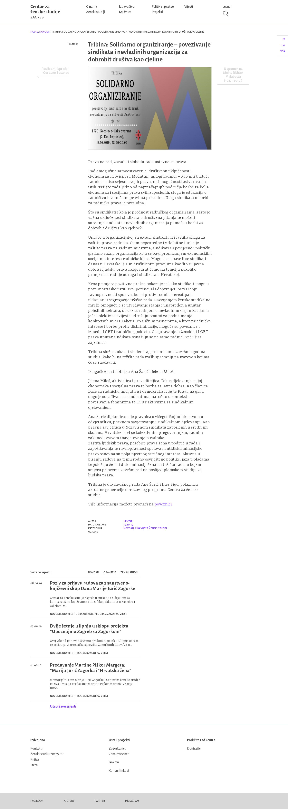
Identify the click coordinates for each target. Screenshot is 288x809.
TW (283, 45)
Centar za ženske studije (45, 11)
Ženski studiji (95, 12)
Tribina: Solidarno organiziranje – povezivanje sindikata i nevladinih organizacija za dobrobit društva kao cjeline (149, 52)
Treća (34, 765)
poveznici (163, 504)
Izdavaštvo (126, 6)
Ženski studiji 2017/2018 (47, 754)
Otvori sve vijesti (63, 706)
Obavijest (141, 528)
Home (34, 31)
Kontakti (36, 748)
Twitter (99, 801)
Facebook (36, 801)
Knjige (34, 759)
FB (284, 39)
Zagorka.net (117, 748)
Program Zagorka (106, 614)
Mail (282, 51)
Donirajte (194, 748)
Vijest (123, 614)
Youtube (68, 801)
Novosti (44, 31)
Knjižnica (125, 12)
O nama (91, 6)
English (227, 7)
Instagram (132, 801)
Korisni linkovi (119, 771)
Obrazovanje (84, 614)
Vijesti (188, 6)
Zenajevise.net (119, 754)
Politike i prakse (163, 6)
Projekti (157, 12)
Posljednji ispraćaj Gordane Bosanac (55, 71)
